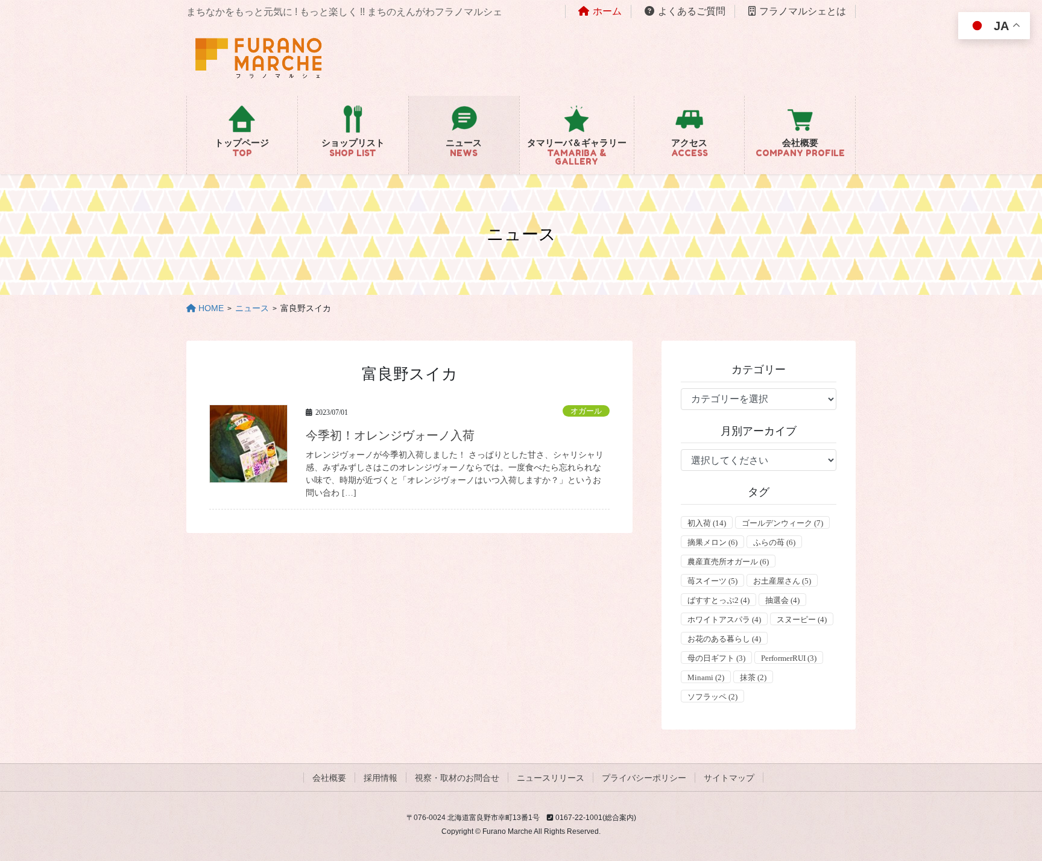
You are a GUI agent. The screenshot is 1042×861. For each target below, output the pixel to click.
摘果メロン (712, 542)
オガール (586, 411)
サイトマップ (729, 778)
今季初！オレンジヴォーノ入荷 (390, 435)
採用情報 (380, 778)
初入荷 (706, 523)
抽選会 (782, 600)
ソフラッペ (712, 696)
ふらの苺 (774, 542)
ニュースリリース (550, 778)
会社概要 (329, 778)
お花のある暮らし (724, 638)
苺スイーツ (712, 580)
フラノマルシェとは (802, 11)
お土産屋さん (782, 580)
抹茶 (753, 677)
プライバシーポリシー (644, 778)
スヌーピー (802, 619)
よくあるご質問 (691, 11)
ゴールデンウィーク (782, 523)
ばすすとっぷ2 (718, 600)
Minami (705, 677)
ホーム (607, 11)
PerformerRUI (788, 658)
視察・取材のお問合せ (457, 778)
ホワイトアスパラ (724, 619)
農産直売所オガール (728, 561)
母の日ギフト (716, 658)
